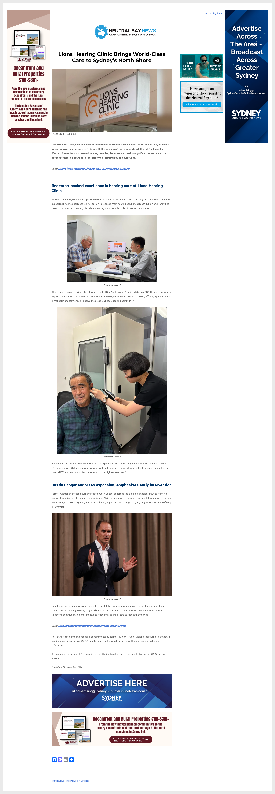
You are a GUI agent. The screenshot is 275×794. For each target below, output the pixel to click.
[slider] (202, 75)
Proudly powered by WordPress (77, 780)
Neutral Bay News (58, 780)
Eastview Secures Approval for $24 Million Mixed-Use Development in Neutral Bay (94, 168)
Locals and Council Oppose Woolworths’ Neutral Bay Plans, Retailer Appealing (92, 625)
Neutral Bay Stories (214, 13)
